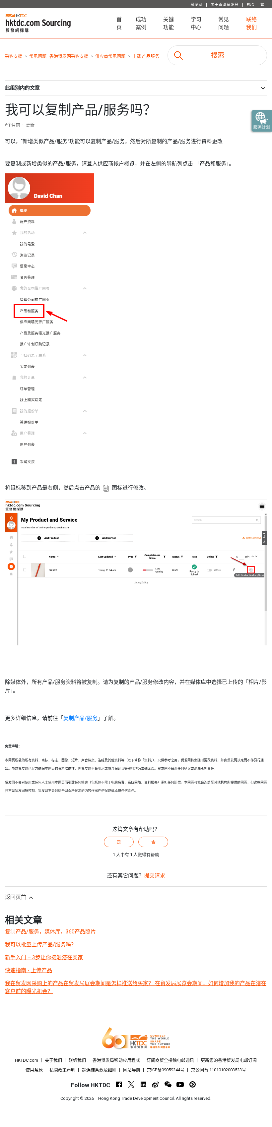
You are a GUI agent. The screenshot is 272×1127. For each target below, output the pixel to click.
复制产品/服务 (80, 718)
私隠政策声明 (62, 1069)
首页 (122, 23)
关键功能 (168, 23)
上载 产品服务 (145, 56)
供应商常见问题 (110, 56)
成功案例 (141, 23)
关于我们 (53, 1060)
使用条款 (34, 1069)
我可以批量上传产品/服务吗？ (40, 944)
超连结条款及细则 (99, 1069)
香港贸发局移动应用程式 (116, 1060)
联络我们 (251, 23)
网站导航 (131, 1069)
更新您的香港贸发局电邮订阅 (229, 1060)
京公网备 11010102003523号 (218, 1069)
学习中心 (196, 23)
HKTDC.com (26, 1060)
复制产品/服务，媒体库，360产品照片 (50, 931)
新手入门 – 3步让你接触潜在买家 (44, 957)
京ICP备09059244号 (165, 1069)
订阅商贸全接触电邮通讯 (170, 1060)
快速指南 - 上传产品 (28, 970)
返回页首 (16, 897)
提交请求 (154, 875)
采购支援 (13, 56)
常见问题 (223, 23)
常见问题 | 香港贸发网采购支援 (58, 56)
